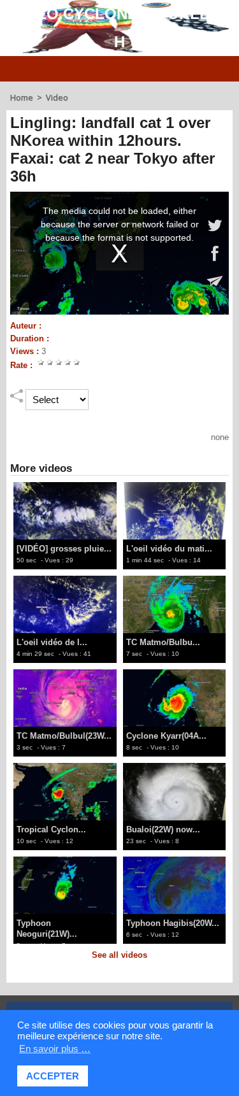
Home (21, 97)
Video (57, 97)
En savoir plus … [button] (55, 1048)
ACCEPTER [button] (52, 1076)
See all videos (119, 955)
